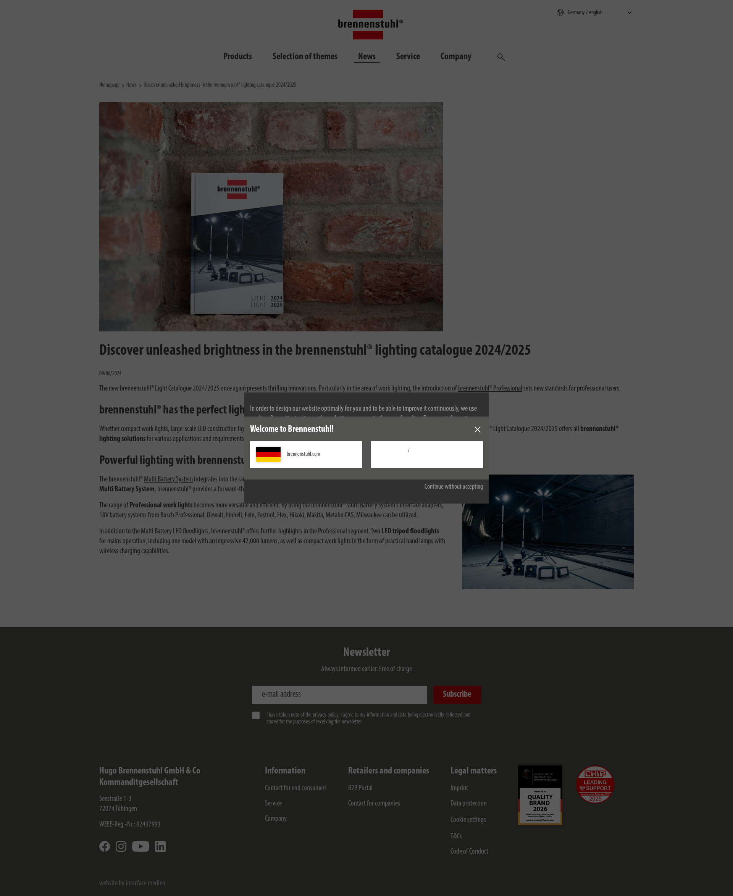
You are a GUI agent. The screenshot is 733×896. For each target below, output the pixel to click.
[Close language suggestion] (477, 429)
